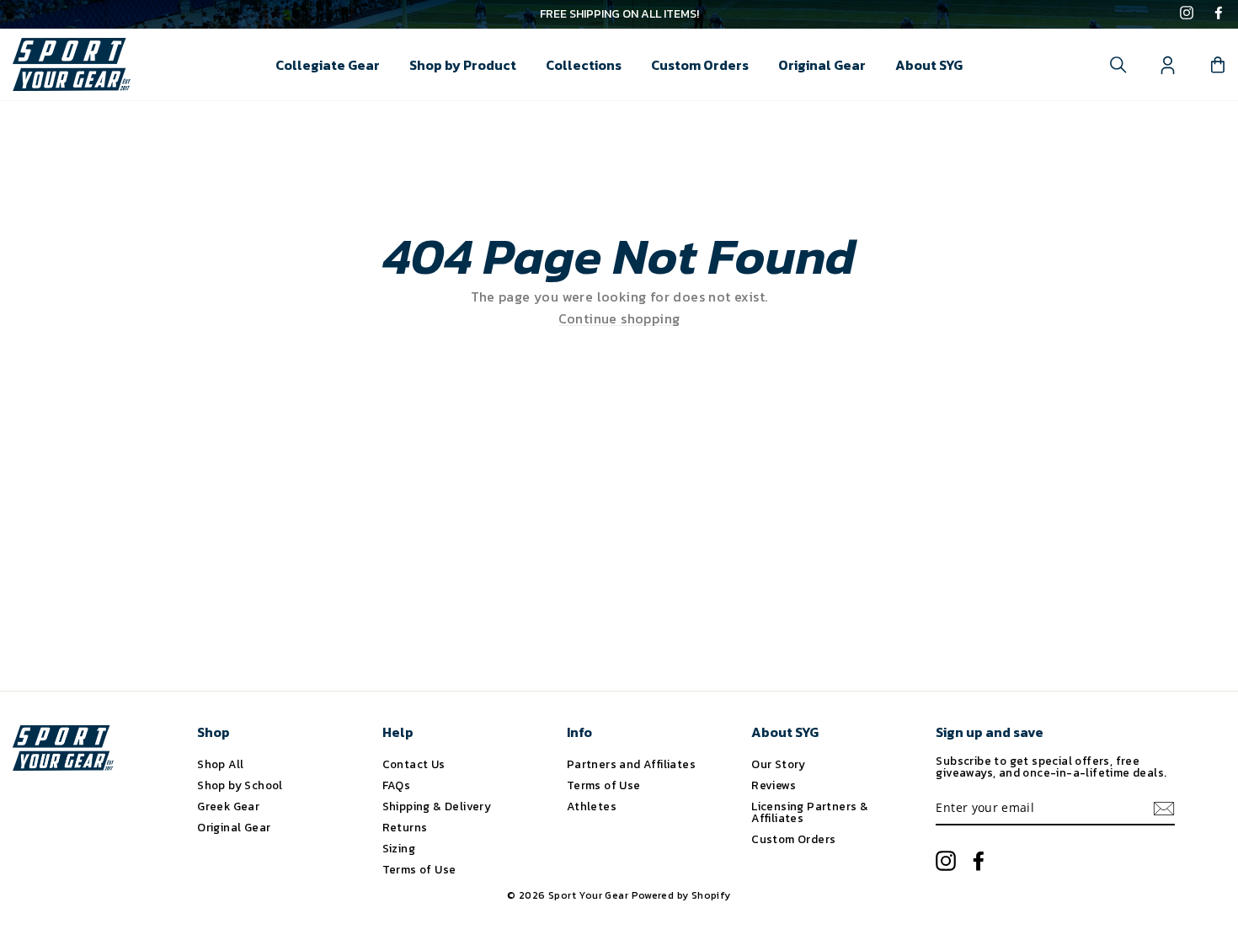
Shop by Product (462, 65)
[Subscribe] (1164, 808)
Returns (405, 827)
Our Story (778, 764)
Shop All (220, 764)
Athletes (591, 806)
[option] (619, 14)
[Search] (1118, 65)
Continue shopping (619, 319)
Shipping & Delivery (437, 806)
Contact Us (414, 764)
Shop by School (240, 785)
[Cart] (1218, 65)
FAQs (396, 785)
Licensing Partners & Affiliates (809, 812)
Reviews (773, 785)
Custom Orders (700, 65)
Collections (584, 65)
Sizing (398, 848)
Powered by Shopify (681, 895)
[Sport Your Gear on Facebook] (1218, 14)
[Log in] (1168, 65)
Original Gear (822, 65)
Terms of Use (419, 869)
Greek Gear (228, 806)
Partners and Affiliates (631, 764)
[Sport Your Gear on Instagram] (1186, 14)
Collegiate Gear (327, 65)
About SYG (929, 65)
